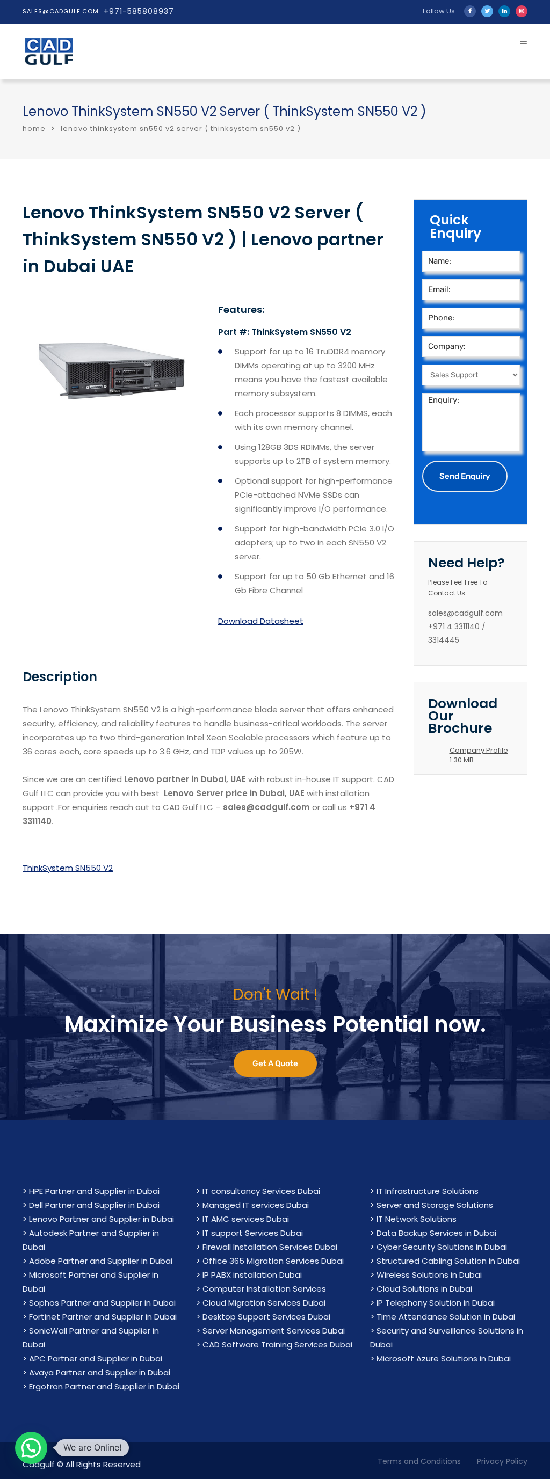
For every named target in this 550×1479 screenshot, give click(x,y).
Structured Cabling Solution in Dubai (448, 1260)
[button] (31, 1448)
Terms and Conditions (419, 1461)
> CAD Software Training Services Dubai (274, 1344)
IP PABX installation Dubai (252, 1274)
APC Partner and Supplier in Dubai (95, 1358)
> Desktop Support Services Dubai (263, 1316)
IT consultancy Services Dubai (261, 1191)
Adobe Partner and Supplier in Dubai (100, 1260)
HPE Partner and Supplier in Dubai (94, 1191)
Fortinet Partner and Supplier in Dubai (103, 1316)
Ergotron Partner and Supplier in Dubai (104, 1386)
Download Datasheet (260, 620)
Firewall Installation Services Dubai (269, 1246)
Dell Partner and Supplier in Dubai (94, 1205)
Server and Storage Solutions (435, 1205)
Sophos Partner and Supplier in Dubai (102, 1302)
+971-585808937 (139, 11)
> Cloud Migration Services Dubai (260, 1302)
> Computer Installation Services (261, 1288)
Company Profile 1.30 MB (479, 755)
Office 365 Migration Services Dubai (273, 1260)
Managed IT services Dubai (255, 1205)
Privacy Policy (502, 1461)
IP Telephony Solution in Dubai (436, 1302)
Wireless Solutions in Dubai (429, 1274)
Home (34, 128)
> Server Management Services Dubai (270, 1330)
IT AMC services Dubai (245, 1219)
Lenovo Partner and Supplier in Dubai (101, 1219)
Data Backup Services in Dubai (436, 1232)
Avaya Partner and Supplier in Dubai (99, 1372)
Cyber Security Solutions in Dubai (442, 1246)
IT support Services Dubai (252, 1232)
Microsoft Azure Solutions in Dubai (444, 1358)
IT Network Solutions (417, 1219)
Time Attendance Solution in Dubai (446, 1316)
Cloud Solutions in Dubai (424, 1288)
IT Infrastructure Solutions (428, 1191)
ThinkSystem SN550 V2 (68, 867)
